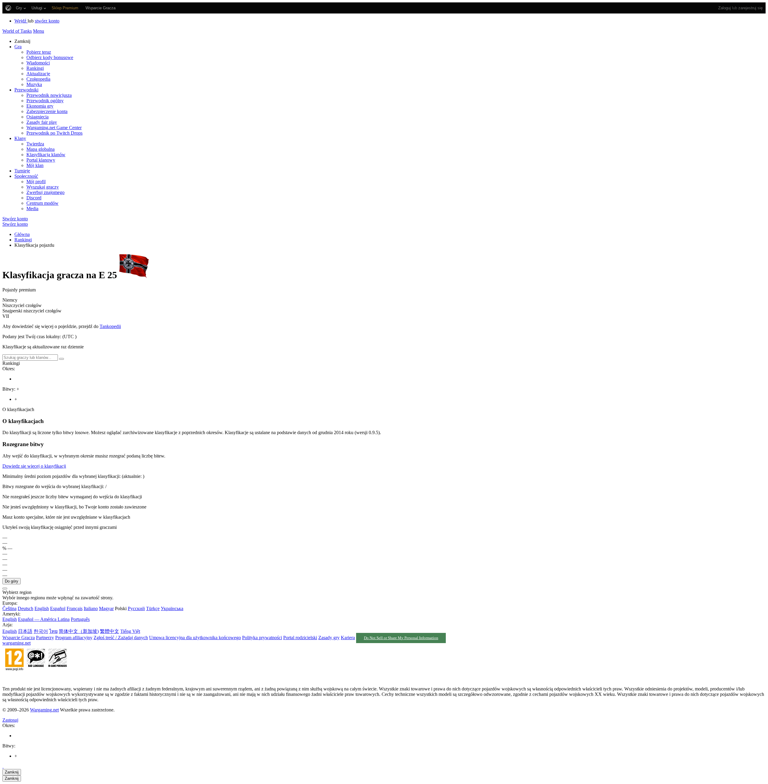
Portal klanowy (40, 159)
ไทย (53, 631)
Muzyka (34, 84)
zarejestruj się (750, 8)
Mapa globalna (40, 149)
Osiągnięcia (37, 116)
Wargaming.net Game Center (54, 127)
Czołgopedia (38, 79)
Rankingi (35, 68)
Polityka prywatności (262, 637)
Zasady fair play (41, 122)
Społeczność (26, 176)
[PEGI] (36, 678)
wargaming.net (16, 642)
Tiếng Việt (130, 631)
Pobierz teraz (38, 52)
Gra (18, 46)
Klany (20, 138)
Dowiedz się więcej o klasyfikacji (34, 466)
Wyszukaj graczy (42, 186)
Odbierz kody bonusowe (49, 57)
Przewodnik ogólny (45, 100)
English (41, 608)
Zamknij (12, 772)
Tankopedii (110, 326)
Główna (22, 234)
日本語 (25, 631)
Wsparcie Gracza (18, 637)
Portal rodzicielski (300, 637)
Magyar (106, 608)
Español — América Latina (44, 619)
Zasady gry (329, 637)
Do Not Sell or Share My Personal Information (401, 638)
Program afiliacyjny (73, 637)
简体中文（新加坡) (79, 631)
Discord (33, 197)
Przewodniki (26, 89)
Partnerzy (45, 637)
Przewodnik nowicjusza (49, 95)
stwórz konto (47, 20)
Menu (38, 31)
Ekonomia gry (39, 106)
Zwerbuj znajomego (45, 192)
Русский (136, 608)
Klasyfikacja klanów (45, 154)
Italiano (91, 608)
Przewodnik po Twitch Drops (54, 133)
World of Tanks (17, 31)
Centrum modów (42, 203)
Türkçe (153, 608)
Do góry (11, 581)
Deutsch (25, 608)
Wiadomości (38, 62)
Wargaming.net (44, 709)
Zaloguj (724, 8)
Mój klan (35, 165)
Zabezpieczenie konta (47, 111)
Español (57, 608)
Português (80, 619)
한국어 (41, 631)
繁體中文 (109, 631)
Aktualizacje (38, 73)
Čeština (9, 608)
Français (74, 608)
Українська (172, 608)
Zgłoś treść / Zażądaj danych (121, 637)
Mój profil (36, 181)
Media (32, 208)
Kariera (348, 637)
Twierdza (35, 143)
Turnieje (22, 170)
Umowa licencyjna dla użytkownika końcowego (195, 637)
